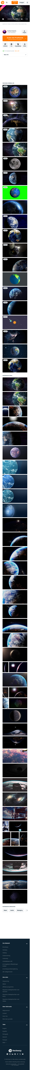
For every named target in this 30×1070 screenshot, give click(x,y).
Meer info (6, 54)
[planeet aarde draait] (15, 134)
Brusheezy (5, 1015)
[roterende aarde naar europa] (15, 206)
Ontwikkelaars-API (7, 1029)
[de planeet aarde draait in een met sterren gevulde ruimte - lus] (15, 221)
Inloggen (22, 2)
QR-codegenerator (7, 1039)
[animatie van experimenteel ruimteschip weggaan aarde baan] (15, 828)
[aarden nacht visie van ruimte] (6, 907)
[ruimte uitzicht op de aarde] (15, 264)
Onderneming (6, 1023)
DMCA (4, 1052)
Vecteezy (5, 1018)
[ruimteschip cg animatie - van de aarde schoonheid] (15, 799)
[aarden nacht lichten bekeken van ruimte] (5, 713)
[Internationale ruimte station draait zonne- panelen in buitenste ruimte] (15, 856)
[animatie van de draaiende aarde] (15, 278)
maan (5, 978)
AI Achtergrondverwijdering (10, 1037)
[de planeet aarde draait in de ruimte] (15, 91)
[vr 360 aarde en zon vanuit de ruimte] (15, 772)
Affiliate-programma (8, 1055)
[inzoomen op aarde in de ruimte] (15, 293)
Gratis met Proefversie (15, 38)
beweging (20, 978)
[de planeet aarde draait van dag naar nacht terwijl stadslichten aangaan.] (15, 448)
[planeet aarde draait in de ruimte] (15, 178)
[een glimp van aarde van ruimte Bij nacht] (6, 892)
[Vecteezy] (2, 2)
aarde (12, 978)
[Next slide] (23, 978)
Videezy (5, 1020)
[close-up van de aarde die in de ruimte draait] (15, 307)
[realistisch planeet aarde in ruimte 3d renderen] (15, 477)
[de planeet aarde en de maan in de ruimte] (15, 250)
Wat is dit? (17, 51)
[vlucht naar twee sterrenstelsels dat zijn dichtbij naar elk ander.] (15, 842)
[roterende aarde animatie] (15, 235)
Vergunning (6, 1049)
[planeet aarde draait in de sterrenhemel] (15, 105)
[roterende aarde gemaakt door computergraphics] (15, 192)
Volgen (24, 32)
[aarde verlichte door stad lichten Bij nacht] (15, 892)
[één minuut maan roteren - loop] (15, 163)
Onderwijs (5, 1026)
